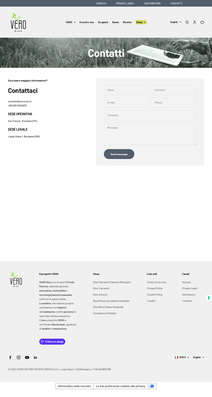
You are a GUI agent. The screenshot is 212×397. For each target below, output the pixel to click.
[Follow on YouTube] (27, 357)
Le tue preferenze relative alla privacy (120, 386)
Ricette (127, 22)
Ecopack (103, 22)
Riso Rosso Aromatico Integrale (111, 300)
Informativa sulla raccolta (74, 386)
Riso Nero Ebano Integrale (108, 306)
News (115, 22)
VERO (69, 22)
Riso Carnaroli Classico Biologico (112, 282)
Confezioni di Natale (104, 313)
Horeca (101, 3)
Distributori (152, 3)
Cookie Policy (154, 294)
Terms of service (156, 282)
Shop (139, 22)
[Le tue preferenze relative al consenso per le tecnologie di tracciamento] (209, 298)
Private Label (125, 3)
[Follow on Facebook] (10, 357)
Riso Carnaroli (101, 288)
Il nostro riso (87, 22)
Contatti (176, 3)
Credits (151, 300)
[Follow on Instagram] (18, 357)
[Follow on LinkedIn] (35, 357)
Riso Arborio (100, 294)
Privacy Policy (155, 288)
